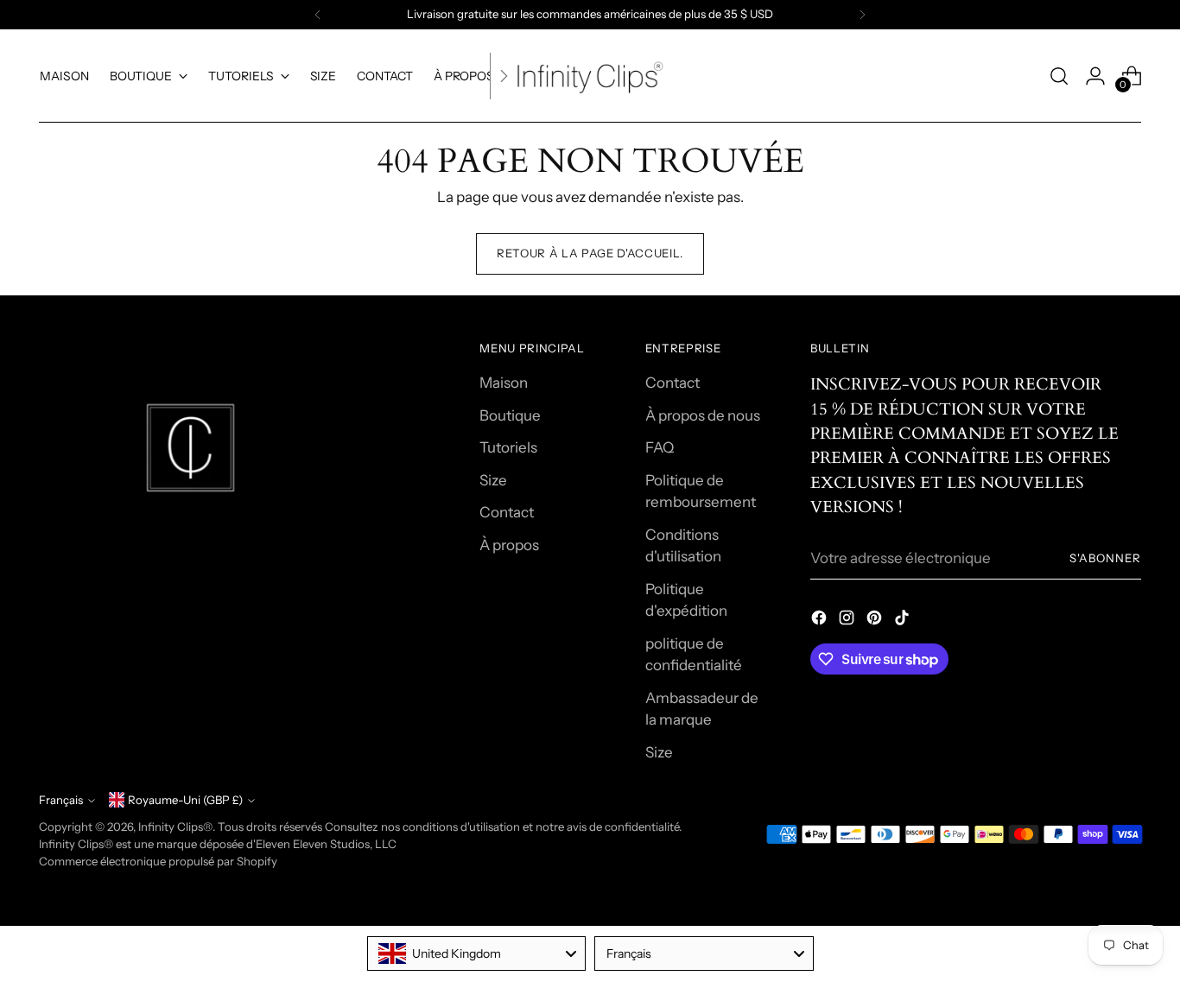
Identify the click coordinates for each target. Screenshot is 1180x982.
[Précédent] (318, 14)
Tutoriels (508, 447)
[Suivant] (862, 14)
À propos (509, 545)
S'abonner (1105, 558)
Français (61, 800)
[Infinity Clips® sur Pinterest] (876, 621)
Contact (506, 512)
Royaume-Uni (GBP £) (185, 800)
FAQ (659, 447)
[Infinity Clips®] (590, 76)
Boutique (510, 415)
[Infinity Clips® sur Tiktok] (903, 621)
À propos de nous (702, 415)
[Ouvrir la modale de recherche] (1059, 76)
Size (493, 480)
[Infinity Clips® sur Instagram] (848, 621)
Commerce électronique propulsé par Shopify (158, 861)
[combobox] (477, 953)
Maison (503, 382)
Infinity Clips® (175, 826)
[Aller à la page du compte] (1095, 76)
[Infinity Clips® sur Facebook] (820, 621)
